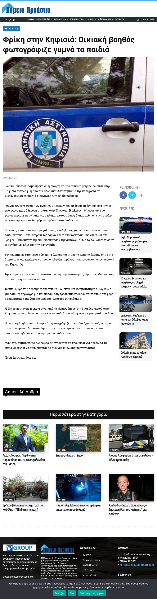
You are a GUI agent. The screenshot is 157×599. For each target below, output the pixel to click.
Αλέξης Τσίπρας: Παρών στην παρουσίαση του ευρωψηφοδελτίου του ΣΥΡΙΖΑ (24, 459)
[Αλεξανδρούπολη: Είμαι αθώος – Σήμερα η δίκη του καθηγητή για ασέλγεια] (131, 487)
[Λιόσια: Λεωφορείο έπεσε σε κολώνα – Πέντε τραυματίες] (131, 438)
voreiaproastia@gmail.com (136, 564)
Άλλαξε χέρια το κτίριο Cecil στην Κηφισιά (133, 354)
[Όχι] (152, 589)
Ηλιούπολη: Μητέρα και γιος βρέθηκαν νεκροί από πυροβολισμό (78, 507)
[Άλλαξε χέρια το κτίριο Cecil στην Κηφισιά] (135, 340)
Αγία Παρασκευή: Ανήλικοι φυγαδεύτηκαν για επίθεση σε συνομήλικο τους (134, 243)
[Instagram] (9, 20)
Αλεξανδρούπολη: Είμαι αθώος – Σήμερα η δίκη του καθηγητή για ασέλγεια (128, 509)
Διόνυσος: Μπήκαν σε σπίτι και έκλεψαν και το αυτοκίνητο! (134, 319)
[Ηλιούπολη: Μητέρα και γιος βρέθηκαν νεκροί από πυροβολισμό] (78, 487)
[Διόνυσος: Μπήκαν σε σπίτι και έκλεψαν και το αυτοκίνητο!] (135, 303)
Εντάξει (59, 593)
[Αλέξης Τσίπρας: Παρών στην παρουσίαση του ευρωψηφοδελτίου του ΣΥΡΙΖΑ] (25, 438)
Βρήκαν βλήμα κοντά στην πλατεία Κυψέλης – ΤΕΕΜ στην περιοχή (23, 507)
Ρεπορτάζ (11, 28)
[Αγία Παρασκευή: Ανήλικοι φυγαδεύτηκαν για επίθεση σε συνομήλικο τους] (135, 225)
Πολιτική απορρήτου (92, 593)
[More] (141, 195)
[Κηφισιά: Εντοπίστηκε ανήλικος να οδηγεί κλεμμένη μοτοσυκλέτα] (135, 266)
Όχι (72, 593)
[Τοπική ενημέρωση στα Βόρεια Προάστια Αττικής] (28, 8)
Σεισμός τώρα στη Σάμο (69, 455)
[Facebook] (6, 20)
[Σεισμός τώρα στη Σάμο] (78, 438)
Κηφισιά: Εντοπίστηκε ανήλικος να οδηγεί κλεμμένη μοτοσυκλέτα (134, 282)
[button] (138, 20)
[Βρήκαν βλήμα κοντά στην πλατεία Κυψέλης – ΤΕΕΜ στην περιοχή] (25, 487)
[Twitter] (13, 20)
